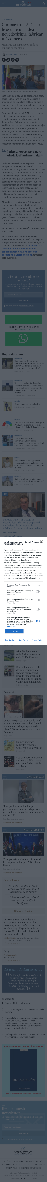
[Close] (42, 542)
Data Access (23, 640)
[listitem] (23, 585)
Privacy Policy (37, 640)
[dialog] (23, 591)
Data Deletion (10, 640)
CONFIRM (14, 631)
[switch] (38, 591)
